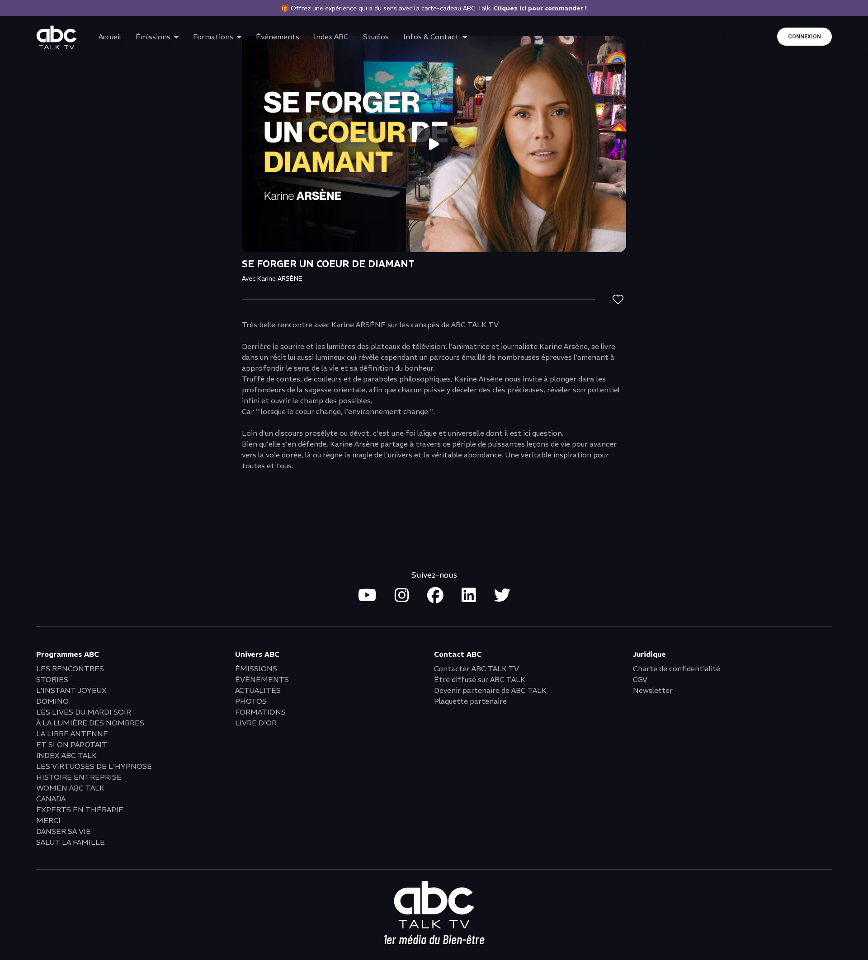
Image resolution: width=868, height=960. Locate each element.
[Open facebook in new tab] (435, 596)
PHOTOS (251, 701)
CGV (640, 679)
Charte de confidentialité (676, 668)
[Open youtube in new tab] (367, 596)
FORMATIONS (260, 711)
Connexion (804, 36)
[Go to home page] (56, 37)
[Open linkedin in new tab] (469, 596)
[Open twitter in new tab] (502, 596)
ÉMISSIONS (256, 668)
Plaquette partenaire (470, 701)
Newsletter (653, 690)
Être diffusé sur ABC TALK (479, 679)
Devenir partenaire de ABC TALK (490, 690)
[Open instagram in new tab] (402, 596)
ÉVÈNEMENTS (262, 679)
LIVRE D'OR (256, 722)
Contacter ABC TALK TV (476, 668)
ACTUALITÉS (258, 690)
